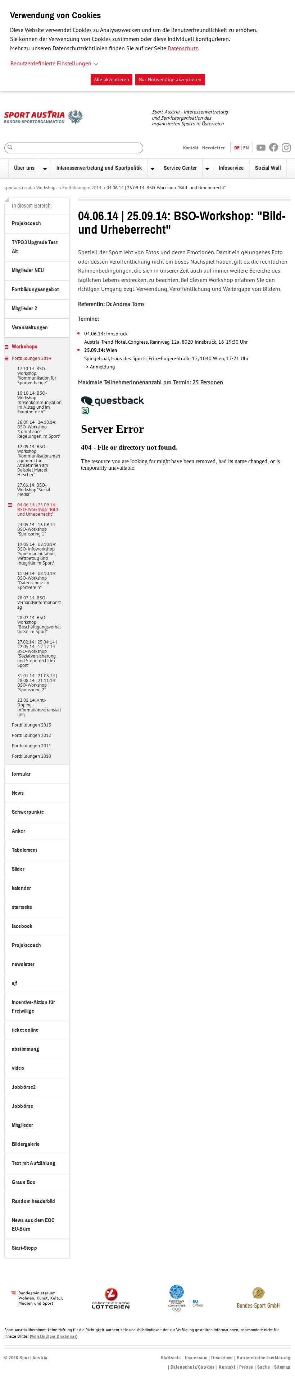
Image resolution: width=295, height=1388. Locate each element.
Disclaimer (222, 1358)
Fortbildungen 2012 (31, 735)
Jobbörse (22, 1106)
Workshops (46, 188)
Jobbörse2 (24, 1087)
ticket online (25, 1030)
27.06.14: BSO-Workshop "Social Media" (33, 490)
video (18, 1068)
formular (21, 774)
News (18, 793)
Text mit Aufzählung (33, 1163)
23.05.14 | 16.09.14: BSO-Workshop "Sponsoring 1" (36, 530)
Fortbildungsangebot (35, 289)
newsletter (23, 964)
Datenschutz (183, 48)
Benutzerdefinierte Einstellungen (50, 63)
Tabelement (24, 850)
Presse (246, 1367)
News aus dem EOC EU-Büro (33, 1225)
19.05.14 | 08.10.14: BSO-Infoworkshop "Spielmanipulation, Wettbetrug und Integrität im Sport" (36, 554)
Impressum (196, 1358)
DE (237, 148)
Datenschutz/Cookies (193, 1367)
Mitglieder (22, 1125)
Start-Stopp (24, 1248)
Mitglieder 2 (24, 308)
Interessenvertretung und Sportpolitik (99, 168)
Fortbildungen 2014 (81, 188)
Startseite (171, 1358)
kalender (21, 888)
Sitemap (282, 1367)
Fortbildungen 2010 (31, 756)
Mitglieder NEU (28, 270)
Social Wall (268, 168)
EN (246, 148)
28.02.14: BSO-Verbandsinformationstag (39, 603)
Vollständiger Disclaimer (53, 1336)
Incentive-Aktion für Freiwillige (33, 1007)
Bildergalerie (26, 1144)
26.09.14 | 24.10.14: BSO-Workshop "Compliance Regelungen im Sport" (38, 429)
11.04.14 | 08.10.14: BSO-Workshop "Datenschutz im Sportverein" (36, 580)
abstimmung (26, 1049)
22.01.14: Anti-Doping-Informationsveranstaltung (39, 707)
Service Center (180, 168)
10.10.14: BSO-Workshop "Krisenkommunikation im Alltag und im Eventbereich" (39, 403)
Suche (263, 1367)
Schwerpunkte (28, 812)
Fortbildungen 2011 (31, 746)
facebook (22, 926)
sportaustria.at (17, 188)
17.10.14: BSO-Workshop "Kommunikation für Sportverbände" (36, 376)
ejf (14, 983)
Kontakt (191, 148)
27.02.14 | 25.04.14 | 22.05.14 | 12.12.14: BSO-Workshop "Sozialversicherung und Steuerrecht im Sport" (37, 654)
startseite (22, 907)
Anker (18, 831)
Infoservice (231, 168)
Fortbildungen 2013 (31, 725)
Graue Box (23, 1182)
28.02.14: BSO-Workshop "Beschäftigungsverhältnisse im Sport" (39, 625)
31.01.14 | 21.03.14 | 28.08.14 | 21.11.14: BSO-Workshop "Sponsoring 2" (37, 683)
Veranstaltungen (30, 327)
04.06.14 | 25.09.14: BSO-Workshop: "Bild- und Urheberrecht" (166, 188)
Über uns (24, 168)
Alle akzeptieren (111, 79)
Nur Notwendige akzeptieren (170, 79)
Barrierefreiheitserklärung (264, 1358)
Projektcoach (26, 223)
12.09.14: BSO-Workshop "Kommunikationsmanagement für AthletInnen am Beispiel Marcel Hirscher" (38, 461)
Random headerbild (33, 1201)
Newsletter (213, 148)
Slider (18, 869)
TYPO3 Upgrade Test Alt (35, 247)
